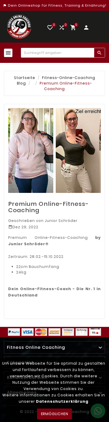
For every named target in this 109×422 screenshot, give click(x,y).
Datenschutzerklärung (62, 401)
